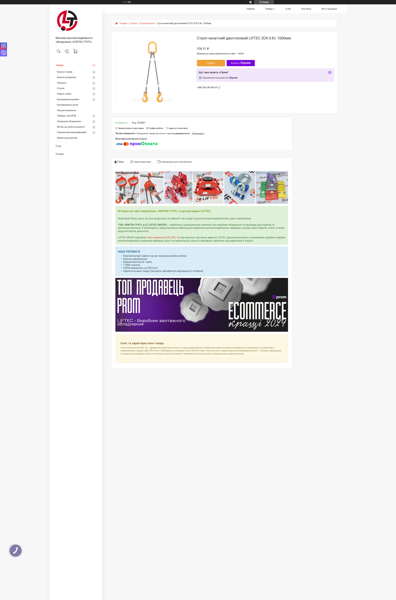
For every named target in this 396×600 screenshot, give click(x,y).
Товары (60, 65)
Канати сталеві (64, 72)
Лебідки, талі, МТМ (66, 116)
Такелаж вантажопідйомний (71, 132)
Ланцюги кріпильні (66, 110)
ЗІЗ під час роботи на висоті (71, 127)
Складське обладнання (69, 121)
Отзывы (60, 154)
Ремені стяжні (64, 94)
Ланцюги (61, 83)
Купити (211, 63)
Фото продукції (329, 9)
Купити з (235, 63)
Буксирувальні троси (67, 105)
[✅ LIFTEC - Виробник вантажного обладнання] (76, 20)
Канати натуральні (66, 77)
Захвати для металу (67, 138)
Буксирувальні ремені (68, 99)
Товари (123, 23)
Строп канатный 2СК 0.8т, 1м (163, 237)
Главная (250, 9)
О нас (58, 146)
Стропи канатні (147, 23)
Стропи (60, 88)
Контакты (306, 9)
